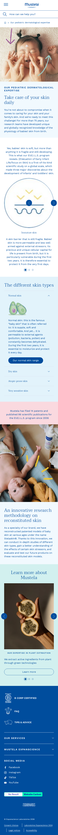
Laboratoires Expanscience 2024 (38, 825)
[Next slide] (54, 203)
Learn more (29, 671)
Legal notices (14, 830)
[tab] (25, 270)
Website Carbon (32, 794)
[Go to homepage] (5, 23)
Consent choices (11, 825)
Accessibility (31, 830)
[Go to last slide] (29, 203)
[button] (29, 295)
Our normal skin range (26, 360)
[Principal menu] (6, 4)
